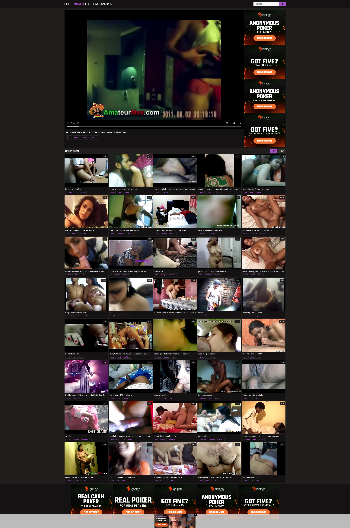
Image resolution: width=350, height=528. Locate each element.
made (253, 275)
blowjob (164, 234)
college (83, 234)
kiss (214, 357)
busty (264, 234)
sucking (158, 398)
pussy (246, 316)
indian (127, 192)
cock (165, 398)
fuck (251, 192)
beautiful (172, 481)
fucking (69, 192)
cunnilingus (255, 316)
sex (68, 234)
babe (118, 275)
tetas (84, 481)
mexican (70, 481)
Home (95, 4)
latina (77, 481)
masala (76, 439)
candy (264, 316)
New (282, 151)
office (83, 192)
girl (82, 357)
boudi (113, 316)
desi (219, 192)
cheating (208, 275)
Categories (106, 4)
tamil (245, 357)
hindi (208, 357)
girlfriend (127, 357)
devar (125, 316)
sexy (206, 234)
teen (112, 234)
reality (174, 357)
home (246, 275)
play (112, 398)
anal (156, 234)
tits (68, 137)
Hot (273, 151)
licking (162, 439)
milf (171, 398)
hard (257, 481)
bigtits (113, 357)
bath (206, 316)
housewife (168, 316)
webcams (208, 481)
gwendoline (86, 439)
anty (119, 316)
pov (129, 234)
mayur (126, 398)
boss (76, 192)
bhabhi (157, 192)
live (216, 481)
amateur (94, 137)
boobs (76, 137)
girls (74, 398)
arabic (80, 398)
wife (85, 137)
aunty (201, 192)
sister (201, 357)
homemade (121, 234)
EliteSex (77, 4)
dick (119, 357)
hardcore (247, 234)
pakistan (166, 192)
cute (245, 192)
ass (112, 275)
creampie (247, 398)
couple (258, 192)
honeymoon (210, 192)
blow (77, 275)
